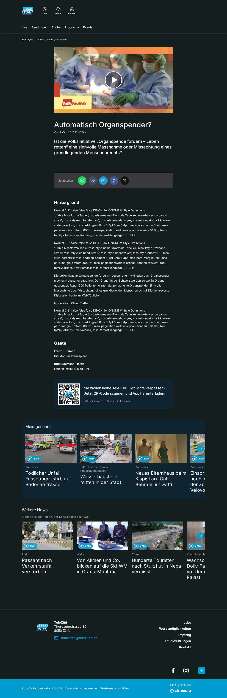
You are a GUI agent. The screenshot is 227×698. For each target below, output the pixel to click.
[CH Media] (180, 690)
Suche (56, 27)
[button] (92, 180)
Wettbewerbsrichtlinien (114, 688)
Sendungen (40, 27)
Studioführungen (178, 641)
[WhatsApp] (82, 180)
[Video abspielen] (113, 80)
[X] (124, 180)
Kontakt (185, 647)
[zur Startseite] (27, 10)
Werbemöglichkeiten (175, 628)
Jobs (187, 622)
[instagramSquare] (186, 670)
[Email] (103, 180)
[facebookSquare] (173, 670)
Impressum (91, 688)
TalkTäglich (28, 39)
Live (24, 27)
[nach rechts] (200, 449)
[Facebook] (114, 180)
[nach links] (27, 449)
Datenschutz (73, 688)
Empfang (184, 635)
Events (88, 27)
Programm (72, 27)
